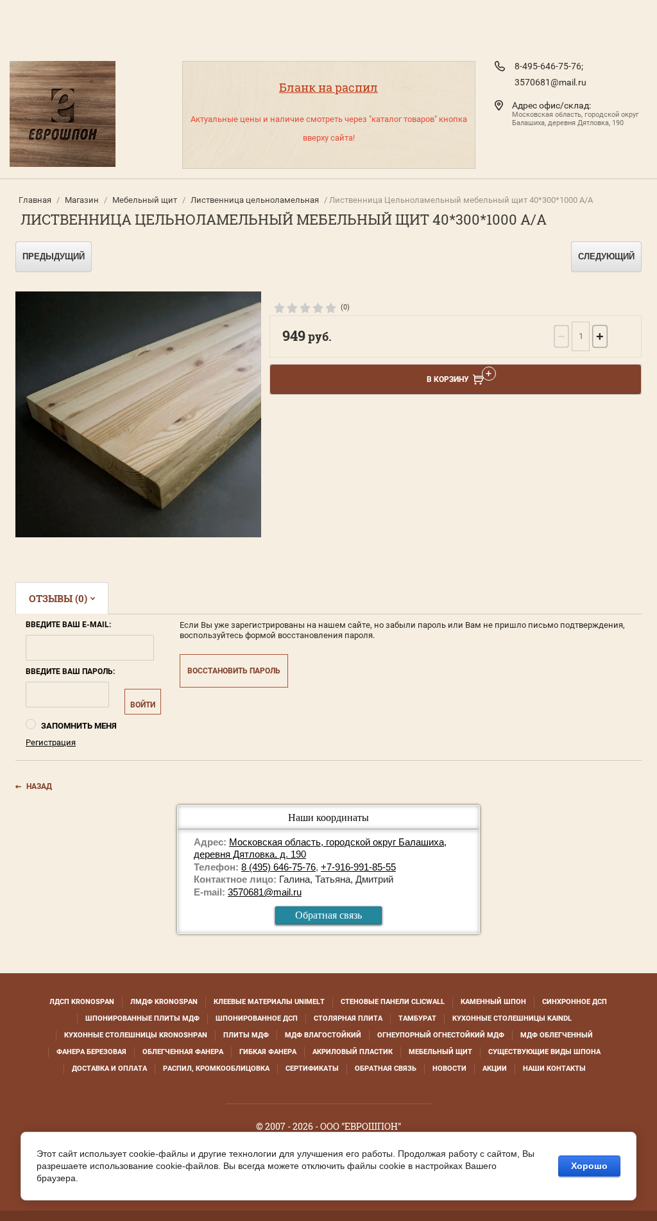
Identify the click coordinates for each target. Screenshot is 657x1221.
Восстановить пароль (233, 670)
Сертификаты (312, 1068)
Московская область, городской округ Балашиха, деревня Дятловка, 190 (575, 118)
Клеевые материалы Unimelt (269, 1002)
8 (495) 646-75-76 (278, 867)
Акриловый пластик (352, 1052)
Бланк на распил (328, 87)
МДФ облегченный (556, 1035)
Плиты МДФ (246, 1035)
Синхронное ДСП (574, 1002)
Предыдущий (53, 256)
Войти (142, 704)
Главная (35, 200)
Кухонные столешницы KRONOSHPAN (135, 1035)
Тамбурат (417, 1018)
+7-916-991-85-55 (358, 867)
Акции (494, 1068)
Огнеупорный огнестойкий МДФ (440, 1035)
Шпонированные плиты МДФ (142, 1018)
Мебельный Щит (440, 1052)
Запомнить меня (78, 726)
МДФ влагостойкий (323, 1035)
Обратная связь (328, 915)
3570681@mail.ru (550, 82)
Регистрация (51, 742)
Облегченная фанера (182, 1052)
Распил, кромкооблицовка (216, 1068)
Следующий (606, 256)
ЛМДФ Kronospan (164, 1002)
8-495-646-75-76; (549, 66)
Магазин (82, 200)
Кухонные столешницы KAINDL (512, 1018)
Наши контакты (554, 1068)
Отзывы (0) (58, 598)
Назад (39, 786)
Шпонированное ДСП (257, 1018)
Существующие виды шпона (544, 1052)
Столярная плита (348, 1018)
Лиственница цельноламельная (255, 200)
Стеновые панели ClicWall (393, 1002)
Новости (449, 1068)
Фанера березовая (91, 1052)
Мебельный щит (144, 200)
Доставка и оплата (109, 1068)
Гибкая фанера (267, 1052)
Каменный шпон (493, 1002)
